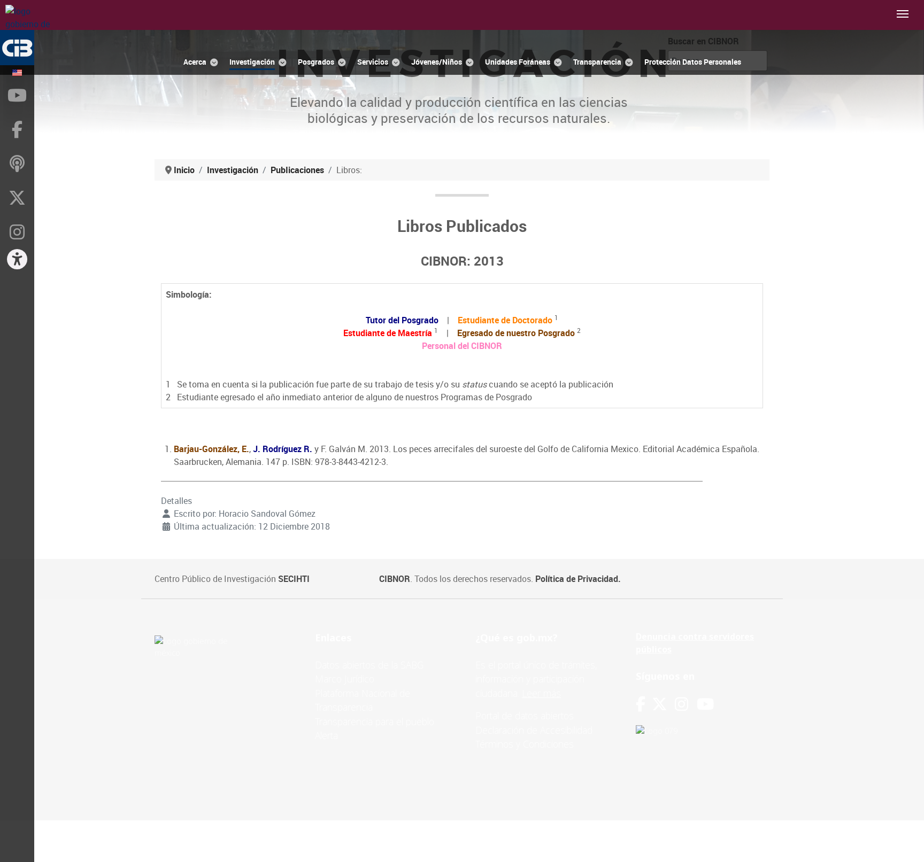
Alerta (326, 735)
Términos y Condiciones (524, 743)
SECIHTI (294, 579)
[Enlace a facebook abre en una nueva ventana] (640, 704)
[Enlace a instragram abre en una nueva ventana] (681, 704)
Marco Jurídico (344, 678)
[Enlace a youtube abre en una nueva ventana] (705, 704)
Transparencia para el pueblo (374, 721)
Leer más (541, 693)
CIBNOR (394, 579)
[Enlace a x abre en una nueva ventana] (663, 704)
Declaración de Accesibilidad (533, 730)
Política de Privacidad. (578, 579)
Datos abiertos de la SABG (369, 664)
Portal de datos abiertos (524, 715)
